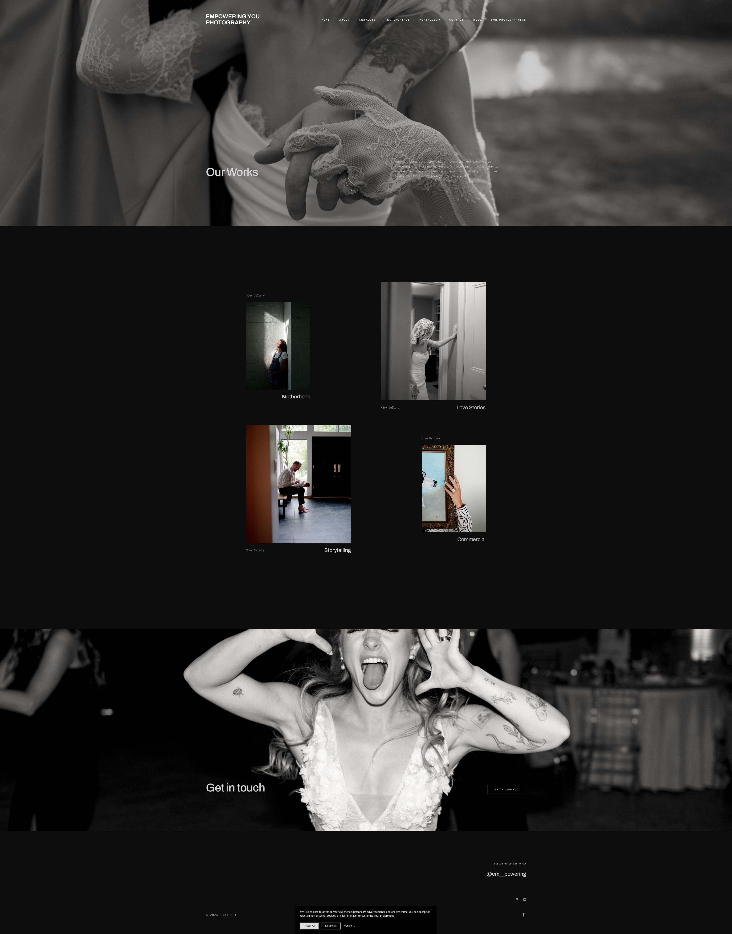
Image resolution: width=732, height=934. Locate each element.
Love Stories (471, 407)
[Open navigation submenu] (439, 19)
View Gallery (255, 295)
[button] (523, 914)
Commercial (471, 539)
